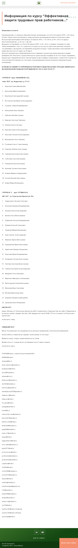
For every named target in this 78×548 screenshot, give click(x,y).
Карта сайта (39, 538)
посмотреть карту (8, 346)
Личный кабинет (68, 3)
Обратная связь (68, 543)
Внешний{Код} (18, 545)
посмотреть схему (8, 319)
